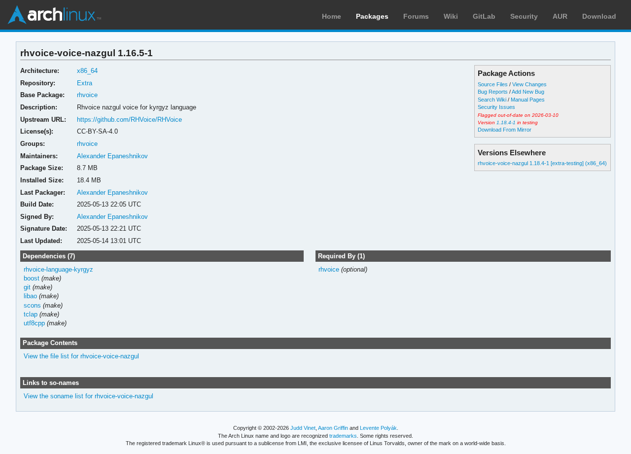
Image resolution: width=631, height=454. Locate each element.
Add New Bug (528, 92)
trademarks (343, 436)
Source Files (493, 84)
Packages (372, 16)
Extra (84, 83)
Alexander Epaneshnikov (112, 156)
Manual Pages (528, 100)
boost (31, 278)
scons (32, 305)
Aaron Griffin (333, 428)
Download (599, 16)
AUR (560, 16)
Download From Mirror (504, 130)
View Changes (529, 84)
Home (331, 16)
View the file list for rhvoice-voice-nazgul (81, 356)
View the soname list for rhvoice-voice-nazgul (88, 396)
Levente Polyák (378, 428)
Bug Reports (493, 92)
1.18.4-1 (506, 122)
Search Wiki (492, 100)
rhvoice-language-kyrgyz (58, 269)
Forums (416, 16)
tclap (30, 314)
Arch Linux (54, 15)
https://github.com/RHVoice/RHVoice (129, 119)
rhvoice (87, 95)
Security (524, 16)
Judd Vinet (303, 428)
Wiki (451, 16)
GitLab (484, 16)
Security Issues (496, 107)
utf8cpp (34, 323)
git (27, 287)
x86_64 (87, 70)
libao (30, 296)
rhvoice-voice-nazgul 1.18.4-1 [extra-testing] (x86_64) (542, 163)
